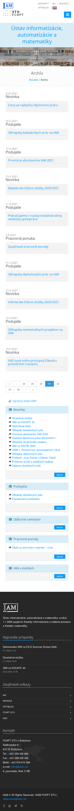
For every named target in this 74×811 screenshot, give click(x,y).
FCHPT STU (9, 712)
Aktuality (34, 79)
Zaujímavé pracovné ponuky (28, 246)
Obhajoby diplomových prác (27, 454)
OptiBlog (43, 7)
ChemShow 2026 (21, 426)
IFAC (5, 718)
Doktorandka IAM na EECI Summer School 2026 (30, 647)
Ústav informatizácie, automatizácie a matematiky (37, 34)
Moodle (63, 3)
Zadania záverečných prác (26, 465)
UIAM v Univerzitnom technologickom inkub (36, 450)
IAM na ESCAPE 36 (23, 422)
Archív (60, 474)
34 (18, 389)
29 (32, 383)
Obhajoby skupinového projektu (29, 442)
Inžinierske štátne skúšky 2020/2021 (33, 302)
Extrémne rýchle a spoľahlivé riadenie (32, 461)
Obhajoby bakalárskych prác (27, 430)
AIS (54, 3)
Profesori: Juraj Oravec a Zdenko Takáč (34, 457)
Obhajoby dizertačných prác (27, 495)
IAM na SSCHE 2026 (23, 446)
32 (58, 383)
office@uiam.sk (19, 766)
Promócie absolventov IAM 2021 (31, 160)
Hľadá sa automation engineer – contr (32, 547)
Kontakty (43, 3)
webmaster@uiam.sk (14, 799)
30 (41, 383)
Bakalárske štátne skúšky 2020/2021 (33, 188)
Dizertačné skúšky (22, 418)
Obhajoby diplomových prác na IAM (33, 274)
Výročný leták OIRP (24, 401)
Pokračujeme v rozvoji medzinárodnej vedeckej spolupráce (35, 217)
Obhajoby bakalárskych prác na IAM (33, 133)
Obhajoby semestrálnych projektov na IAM (35, 331)
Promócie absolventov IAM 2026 (30, 434)
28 (24, 383)
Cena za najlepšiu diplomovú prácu (33, 105)
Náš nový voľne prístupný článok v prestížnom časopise (32, 362)
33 (10, 389)
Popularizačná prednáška (26, 499)
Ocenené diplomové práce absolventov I (34, 438)
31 (49, 383)
